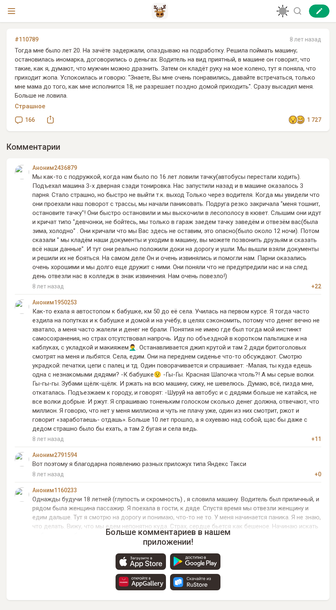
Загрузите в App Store (141, 561)
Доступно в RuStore (195, 582)
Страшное (30, 106)
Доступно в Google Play (195, 561)
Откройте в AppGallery (141, 582)
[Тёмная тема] (282, 11)
